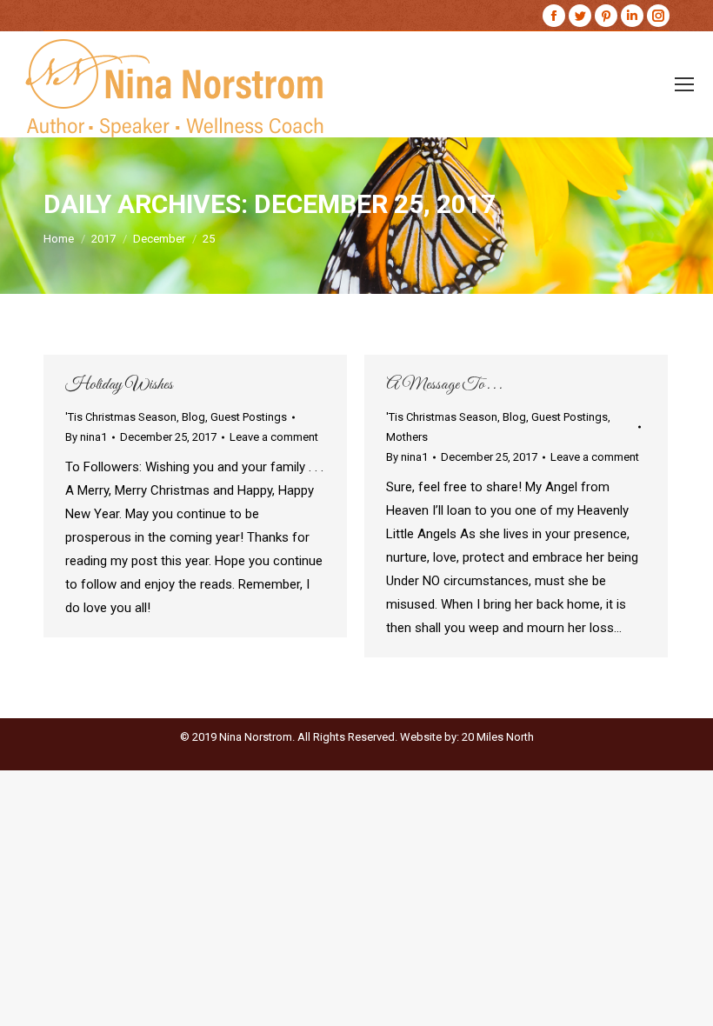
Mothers (407, 436)
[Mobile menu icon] (684, 84)
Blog (193, 416)
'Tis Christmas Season (121, 416)
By (86, 436)
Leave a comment (274, 436)
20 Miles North (498, 736)
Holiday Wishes (119, 385)
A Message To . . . (444, 385)
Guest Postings (248, 416)
